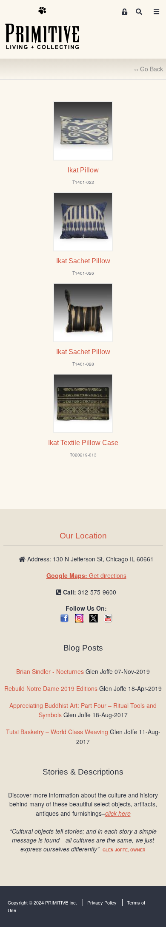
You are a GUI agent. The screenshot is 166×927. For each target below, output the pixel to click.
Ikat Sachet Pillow (83, 261)
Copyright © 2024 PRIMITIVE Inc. (42, 902)
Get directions (86, 575)
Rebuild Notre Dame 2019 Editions (50, 688)
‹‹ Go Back (148, 69)
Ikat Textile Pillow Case (83, 442)
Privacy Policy (102, 902)
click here (118, 813)
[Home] (48, 28)
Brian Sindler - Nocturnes (50, 671)
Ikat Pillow (83, 170)
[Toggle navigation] (156, 12)
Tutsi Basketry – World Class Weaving (57, 731)
